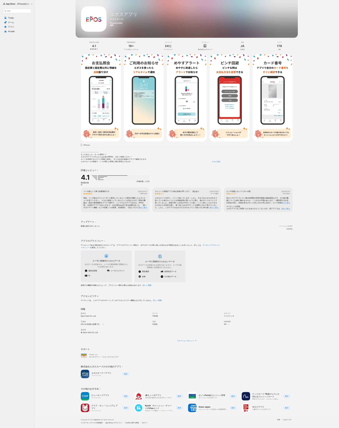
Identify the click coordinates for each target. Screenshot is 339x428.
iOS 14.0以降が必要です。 (91, 324)
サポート (145, 422)
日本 (278, 419)
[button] (17, 18)
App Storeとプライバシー (113, 422)
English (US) (287, 419)
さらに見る (216, 161)
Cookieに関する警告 (132, 422)
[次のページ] (295, 200)
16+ (225, 324)
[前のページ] (78, 200)
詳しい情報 (147, 285)
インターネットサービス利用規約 (92, 422)
